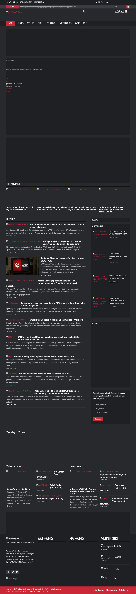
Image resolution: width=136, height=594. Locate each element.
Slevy (115, 579)
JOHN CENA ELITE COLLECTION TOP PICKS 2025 (118, 256)
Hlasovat (97, 419)
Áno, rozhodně (102, 405)
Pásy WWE (117, 558)
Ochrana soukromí (26, 2)
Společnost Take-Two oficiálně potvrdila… (114, 501)
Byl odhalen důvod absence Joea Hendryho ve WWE (44, 373)
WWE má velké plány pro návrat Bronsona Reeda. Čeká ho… (52, 208)
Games (77, 23)
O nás (9, 2)
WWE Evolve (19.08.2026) (56, 486)
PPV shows (51, 23)
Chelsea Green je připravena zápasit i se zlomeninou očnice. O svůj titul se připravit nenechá (42, 283)
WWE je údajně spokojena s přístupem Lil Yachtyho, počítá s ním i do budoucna (63, 242)
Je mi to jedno (101, 413)
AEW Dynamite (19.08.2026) (49, 498)
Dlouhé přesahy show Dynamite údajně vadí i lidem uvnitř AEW (44, 356)
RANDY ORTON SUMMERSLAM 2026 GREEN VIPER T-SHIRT (117, 300)
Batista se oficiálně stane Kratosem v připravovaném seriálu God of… (111, 209)
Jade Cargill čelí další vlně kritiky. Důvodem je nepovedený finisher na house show (56, 392)
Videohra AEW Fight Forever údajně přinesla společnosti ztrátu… (83, 491)
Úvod (10, 23)
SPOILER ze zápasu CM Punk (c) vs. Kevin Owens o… (19, 208)
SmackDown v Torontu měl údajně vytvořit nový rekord (56, 320)
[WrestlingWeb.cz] (14, 11)
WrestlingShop (65, 23)
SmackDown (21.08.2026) (18, 489)
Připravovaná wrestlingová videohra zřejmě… (113, 475)
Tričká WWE (117, 546)
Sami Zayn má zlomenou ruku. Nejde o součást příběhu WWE (82, 208)
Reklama (15, 2)
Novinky (20, 23)
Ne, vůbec (100, 409)
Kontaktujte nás (39, 2)
